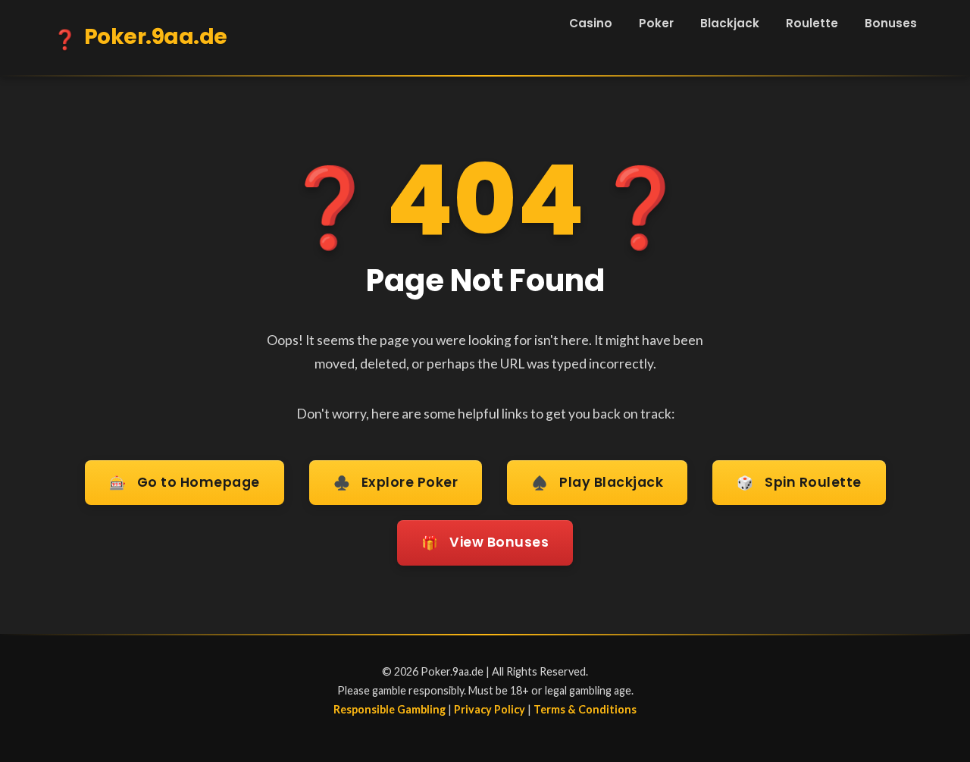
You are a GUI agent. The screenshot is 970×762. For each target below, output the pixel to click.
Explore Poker (395, 482)
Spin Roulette (799, 482)
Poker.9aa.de (140, 37)
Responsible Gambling (389, 709)
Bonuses (891, 23)
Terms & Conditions (585, 709)
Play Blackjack (597, 482)
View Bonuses (485, 542)
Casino (590, 23)
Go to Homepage (184, 482)
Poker (656, 23)
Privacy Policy (489, 709)
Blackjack (729, 23)
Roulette (812, 23)
